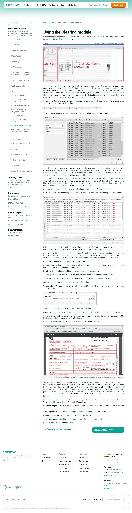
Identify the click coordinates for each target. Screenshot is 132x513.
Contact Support (15, 212)
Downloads (13, 193)
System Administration (19, 50)
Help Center (71, 5)
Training (11, 187)
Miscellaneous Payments (20, 143)
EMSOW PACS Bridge (18, 154)
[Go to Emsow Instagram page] (24, 499)
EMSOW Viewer (64, 472)
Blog (62, 5)
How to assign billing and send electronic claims (20, 130)
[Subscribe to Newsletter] (123, 499)
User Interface (15, 45)
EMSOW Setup (16, 56)
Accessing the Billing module (18, 100)
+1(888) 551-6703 (116, 470)
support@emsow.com (115, 472)
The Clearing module (18, 115)
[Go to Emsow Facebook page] (7, 499)
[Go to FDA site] (17, 488)
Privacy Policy (13, 236)
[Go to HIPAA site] (7, 488)
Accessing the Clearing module (19, 120)
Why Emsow (46, 457)
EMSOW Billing (64, 468)
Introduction (15, 39)
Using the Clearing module (21, 125)
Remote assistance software (19, 207)
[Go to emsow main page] (12, 5)
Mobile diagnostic (65, 461)
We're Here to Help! (15, 224)
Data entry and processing (20, 80)
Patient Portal (15, 166)
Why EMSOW (41, 5)
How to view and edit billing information (19, 110)
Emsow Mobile (14, 199)
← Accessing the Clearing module (58, 429)
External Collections (18, 139)
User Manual (83, 457)
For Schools (53, 5)
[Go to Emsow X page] (18, 499)
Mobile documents (17, 86)
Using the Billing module (20, 105)
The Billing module (18, 95)
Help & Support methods (17, 220)
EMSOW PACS (63, 457)
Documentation (15, 230)
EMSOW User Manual (18, 28)
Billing (12, 91)
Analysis (13, 149)
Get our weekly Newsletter (92, 499)
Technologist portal (17, 160)
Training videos (15, 177)
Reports (14, 136)
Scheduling (14, 62)
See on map (108, 489)
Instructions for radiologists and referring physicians (20, 74)
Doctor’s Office (64, 465)
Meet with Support (111, 475)
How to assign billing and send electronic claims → (105, 430)
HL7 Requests (15, 67)
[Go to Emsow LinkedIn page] (13, 499)
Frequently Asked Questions (21, 171)
